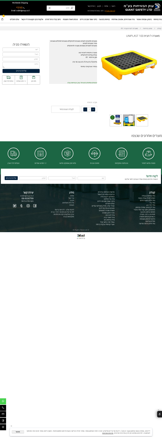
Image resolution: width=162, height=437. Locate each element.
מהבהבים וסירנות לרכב (107, 208)
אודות (106, 6)
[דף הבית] (142, 4)
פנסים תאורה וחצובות (70, 19)
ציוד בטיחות (158, 19)
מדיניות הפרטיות (107, 433)
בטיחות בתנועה (104, 19)
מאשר (18, 432)
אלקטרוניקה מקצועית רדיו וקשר (32, 19)
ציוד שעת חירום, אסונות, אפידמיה (123, 19)
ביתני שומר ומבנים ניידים (88, 19)
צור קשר (71, 198)
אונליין (107, 10)
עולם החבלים (14, 19)
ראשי (113, 6)
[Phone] (3, 408)
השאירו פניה (21, 44)
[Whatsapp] (3, 402)
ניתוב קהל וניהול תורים (53, 19)
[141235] (115, 126)
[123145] (128, 126)
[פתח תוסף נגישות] (159, 414)
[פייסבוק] (3, 421)
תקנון (99, 6)
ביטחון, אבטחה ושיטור (144, 19)
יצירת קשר (91, 6)
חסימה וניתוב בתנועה (147, 212)
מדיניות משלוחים (68, 202)
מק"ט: (95, 102)
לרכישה (112, 10)
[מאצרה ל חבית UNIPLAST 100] (141, 126)
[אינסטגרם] (3, 428)
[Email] (3, 415)
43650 (89, 102)
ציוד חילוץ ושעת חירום (147, 200)
